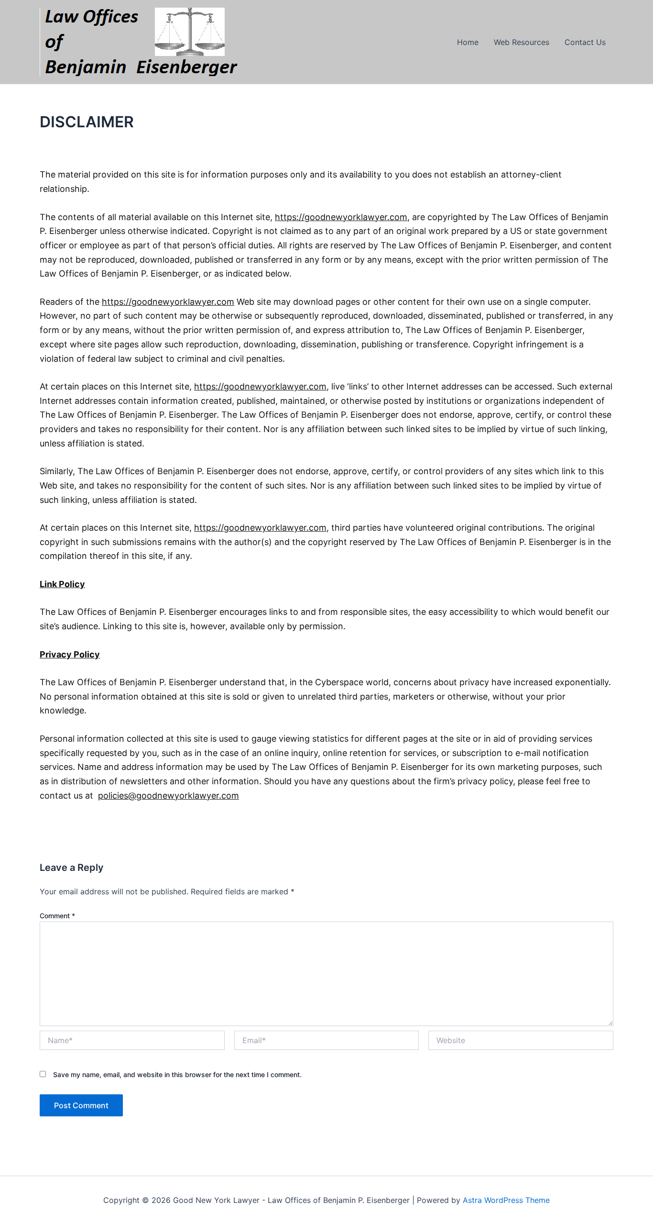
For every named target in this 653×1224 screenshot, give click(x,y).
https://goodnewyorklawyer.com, (342, 217)
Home (468, 42)
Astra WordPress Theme (506, 1200)
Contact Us (585, 42)
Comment (57, 916)
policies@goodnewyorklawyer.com (168, 795)
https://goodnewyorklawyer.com (168, 302)
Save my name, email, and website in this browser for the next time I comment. (177, 1074)
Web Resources (521, 42)
